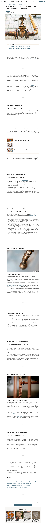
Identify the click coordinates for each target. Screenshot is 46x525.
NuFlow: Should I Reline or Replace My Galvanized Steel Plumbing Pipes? (18, 485)
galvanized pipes (32, 58)
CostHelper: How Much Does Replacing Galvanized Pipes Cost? (17, 487)
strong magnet (22, 285)
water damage (14, 320)
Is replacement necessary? (13, 50)
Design (17, 1)
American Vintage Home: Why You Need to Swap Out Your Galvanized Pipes (19, 483)
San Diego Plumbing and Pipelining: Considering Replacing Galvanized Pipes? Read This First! (22, 481)
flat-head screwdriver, (11, 285)
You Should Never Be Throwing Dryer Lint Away (26, 520)
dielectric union (20, 416)
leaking (9, 233)
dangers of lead (25, 180)
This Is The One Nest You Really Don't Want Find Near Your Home (35, 520)
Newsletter (42, 1)
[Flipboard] (35, 1)
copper (32, 85)
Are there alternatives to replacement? (24, 50)
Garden (25, 1)
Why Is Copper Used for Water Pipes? (20, 149)
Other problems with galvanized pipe (14, 48)
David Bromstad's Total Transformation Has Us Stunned (18, 520)
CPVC (14, 413)
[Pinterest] (33, 1)
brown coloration (35, 229)
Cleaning (21, 1)
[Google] (36, 1)
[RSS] (38, 1)
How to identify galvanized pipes (26, 48)
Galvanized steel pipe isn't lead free (24, 46)
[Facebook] (32, 1)
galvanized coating (32, 215)
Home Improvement (12, 1)
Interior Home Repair (22, 4)
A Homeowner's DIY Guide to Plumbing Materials (22, 140)
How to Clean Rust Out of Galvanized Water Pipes (22, 145)
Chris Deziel (8, 11)
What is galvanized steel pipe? (13, 46)
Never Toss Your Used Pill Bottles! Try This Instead (9, 520)
